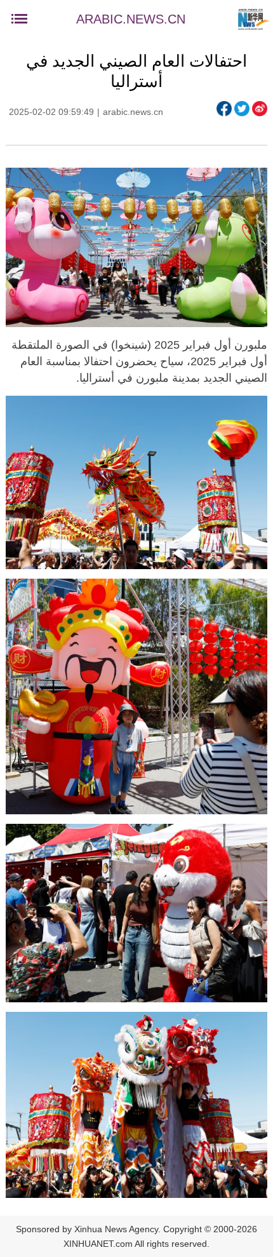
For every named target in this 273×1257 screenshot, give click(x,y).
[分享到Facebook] (224, 108)
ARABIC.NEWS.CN (130, 19)
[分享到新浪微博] (259, 108)
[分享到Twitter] (242, 108)
